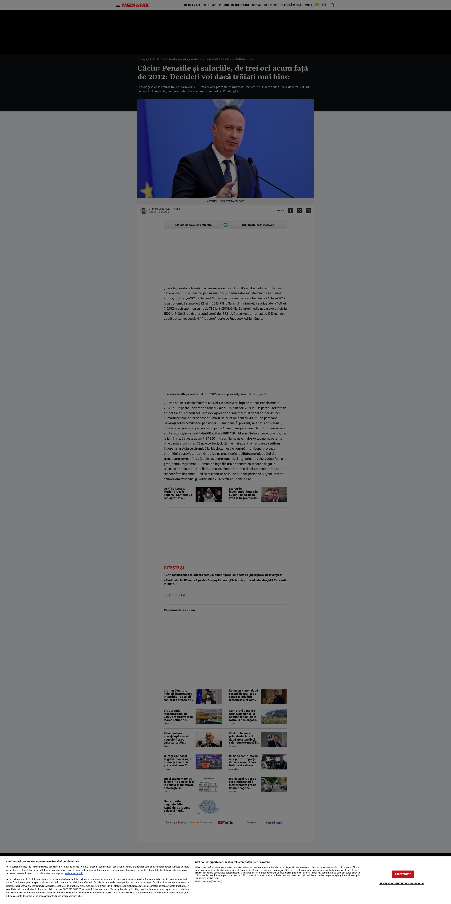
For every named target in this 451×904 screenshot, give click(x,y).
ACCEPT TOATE (403, 874)
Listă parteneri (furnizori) (208, 881)
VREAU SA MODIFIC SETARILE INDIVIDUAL (401, 883)
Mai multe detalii (74, 873)
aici (45, 889)
